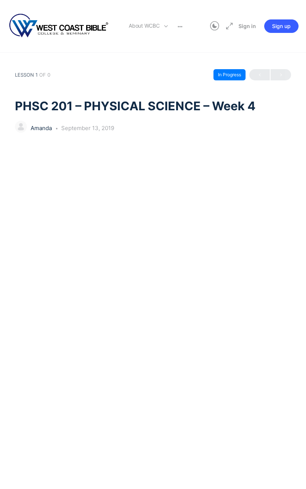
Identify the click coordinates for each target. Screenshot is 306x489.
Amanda (42, 128)
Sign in (247, 26)
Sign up (281, 26)
